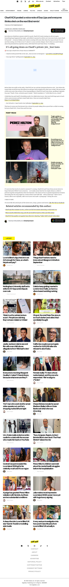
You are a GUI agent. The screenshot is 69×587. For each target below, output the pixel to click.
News (2, 10)
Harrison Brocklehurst (15, 31)
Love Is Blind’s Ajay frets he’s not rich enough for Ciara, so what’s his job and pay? (16, 260)
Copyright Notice (34, 565)
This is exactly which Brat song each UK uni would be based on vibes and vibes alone (29, 212)
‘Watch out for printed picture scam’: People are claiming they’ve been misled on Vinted (15, 317)
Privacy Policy (34, 571)
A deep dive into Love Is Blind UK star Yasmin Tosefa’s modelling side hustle (16, 523)
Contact (48, 1)
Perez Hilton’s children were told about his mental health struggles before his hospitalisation (46, 466)
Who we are (39, 1)
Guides (46, 10)
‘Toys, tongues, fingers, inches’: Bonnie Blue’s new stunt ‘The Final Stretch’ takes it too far (47, 437)
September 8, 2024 (29, 57)
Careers (34, 555)
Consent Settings (34, 568)
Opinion (39, 10)
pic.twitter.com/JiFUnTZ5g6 (54, 54)
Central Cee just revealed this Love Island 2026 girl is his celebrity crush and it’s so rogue (15, 466)
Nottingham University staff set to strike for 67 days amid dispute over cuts (16, 288)
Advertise (57, 1)
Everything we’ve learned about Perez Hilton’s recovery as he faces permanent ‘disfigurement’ (57, 142)
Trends (19, 10)
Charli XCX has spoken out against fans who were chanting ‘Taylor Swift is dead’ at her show (32, 216)
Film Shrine (64, 10)
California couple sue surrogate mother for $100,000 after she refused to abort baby (45, 346)
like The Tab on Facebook (56, 202)
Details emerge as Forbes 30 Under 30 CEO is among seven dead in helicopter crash (57, 165)
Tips (63, 1)
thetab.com (31, 580)
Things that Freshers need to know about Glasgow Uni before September (46, 260)
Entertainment (10, 10)
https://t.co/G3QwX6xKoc (12, 100)
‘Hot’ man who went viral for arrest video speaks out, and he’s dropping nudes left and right (16, 406)
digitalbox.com (36, 584)
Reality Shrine (54, 10)
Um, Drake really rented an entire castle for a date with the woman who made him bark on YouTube (16, 437)
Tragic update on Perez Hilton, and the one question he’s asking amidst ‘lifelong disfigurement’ (57, 120)
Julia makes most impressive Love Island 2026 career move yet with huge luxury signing (46, 495)
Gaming (26, 10)
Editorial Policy (34, 562)
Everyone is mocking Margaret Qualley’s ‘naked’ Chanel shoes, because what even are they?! (16, 375)
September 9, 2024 (37, 103)
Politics (32, 10)
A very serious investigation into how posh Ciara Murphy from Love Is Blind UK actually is (46, 523)
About (34, 552)
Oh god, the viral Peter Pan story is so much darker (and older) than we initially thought (46, 317)
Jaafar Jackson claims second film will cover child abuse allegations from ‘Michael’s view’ (16, 346)
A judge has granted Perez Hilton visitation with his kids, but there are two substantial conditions (16, 495)
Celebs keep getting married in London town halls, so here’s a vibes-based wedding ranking (45, 288)
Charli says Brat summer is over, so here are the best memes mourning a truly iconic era (31, 209)
